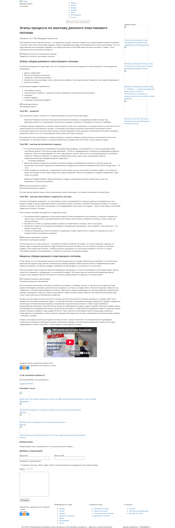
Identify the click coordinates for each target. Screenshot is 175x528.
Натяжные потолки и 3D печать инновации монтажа (136, 119)
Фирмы (73, 3)
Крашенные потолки (102, 515)
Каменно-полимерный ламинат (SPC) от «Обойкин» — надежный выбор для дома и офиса (139, 88)
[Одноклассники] (24, 368)
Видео (61, 518)
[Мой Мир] (27, 368)
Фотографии (64, 520)
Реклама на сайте (136, 513)
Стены (146, 45)
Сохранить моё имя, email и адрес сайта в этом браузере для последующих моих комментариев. (60, 465)
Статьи (73, 17)
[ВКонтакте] (21, 368)
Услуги (73, 5)
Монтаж (23, 412)
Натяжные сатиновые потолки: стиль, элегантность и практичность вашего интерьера (138, 65)
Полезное (139, 91)
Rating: (22, 469)
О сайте (132, 508)
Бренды (74, 10)
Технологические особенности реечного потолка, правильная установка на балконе (52, 435)
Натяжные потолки (140, 68)
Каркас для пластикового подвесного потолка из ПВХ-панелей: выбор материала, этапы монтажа (58, 399)
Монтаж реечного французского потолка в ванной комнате (43, 422)
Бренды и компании (67, 515)
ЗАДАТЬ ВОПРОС (26, 383)
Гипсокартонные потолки (104, 513)
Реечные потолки (101, 511)
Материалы (24, 401)
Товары (74, 7)
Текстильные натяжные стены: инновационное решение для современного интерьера (136, 42)
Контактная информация (138, 511)
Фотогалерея (76, 15)
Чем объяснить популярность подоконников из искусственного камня (139, 94)
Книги (73, 12)
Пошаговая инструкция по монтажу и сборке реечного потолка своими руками (50, 410)
